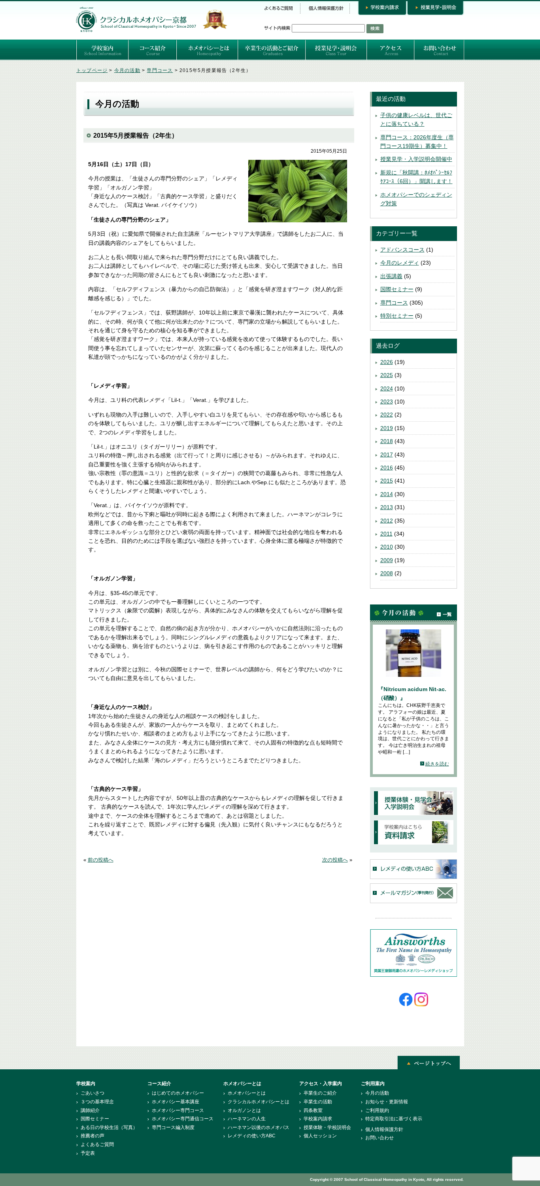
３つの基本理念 (97, 1102)
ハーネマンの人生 (247, 1119)
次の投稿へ (335, 860)
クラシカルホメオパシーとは (258, 1102)
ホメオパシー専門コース (178, 1110)
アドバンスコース (402, 249)
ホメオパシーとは (247, 1093)
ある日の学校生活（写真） (109, 1127)
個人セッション (320, 1136)
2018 (386, 441)
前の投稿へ (100, 860)
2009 (386, 560)
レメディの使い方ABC (252, 1136)
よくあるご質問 (97, 1144)
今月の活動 (127, 70)
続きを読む (437, 764)
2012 (386, 520)
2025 (386, 375)
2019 (386, 428)
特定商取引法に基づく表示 (393, 1119)
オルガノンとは (244, 1110)
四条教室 (313, 1110)
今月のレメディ (399, 263)
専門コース (160, 70)
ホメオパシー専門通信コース (182, 1119)
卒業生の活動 (318, 1102)
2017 (386, 454)
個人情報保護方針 (384, 1129)
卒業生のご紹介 (320, 1093)
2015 (386, 480)
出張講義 (391, 276)
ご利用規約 (377, 1110)
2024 (386, 388)
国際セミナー (396, 289)
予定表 (88, 1153)
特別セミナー (396, 316)
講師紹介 (90, 1110)
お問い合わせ (379, 1138)
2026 (386, 362)
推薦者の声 (92, 1136)
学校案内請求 (318, 1119)
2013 (386, 507)
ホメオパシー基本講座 (175, 1102)
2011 (386, 533)
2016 (386, 467)
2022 (386, 414)
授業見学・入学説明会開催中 (416, 159)
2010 (386, 547)
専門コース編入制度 (173, 1127)
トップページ (92, 70)
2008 (386, 573)
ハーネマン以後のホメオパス (258, 1127)
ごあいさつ (92, 1093)
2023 (386, 401)
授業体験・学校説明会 (327, 1127)
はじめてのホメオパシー (178, 1093)
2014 (386, 494)
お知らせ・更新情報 (386, 1102)
